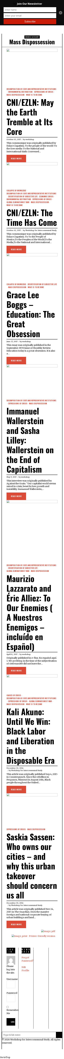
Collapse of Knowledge (16, 190)
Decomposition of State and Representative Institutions (31, 89)
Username (12, 979)
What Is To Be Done (34, 95)
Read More (16, 158)
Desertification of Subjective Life (22, 196)
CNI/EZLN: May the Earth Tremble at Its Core (30, 116)
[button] (59, 1035)
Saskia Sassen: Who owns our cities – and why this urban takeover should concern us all (32, 866)
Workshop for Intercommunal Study (41, 230)
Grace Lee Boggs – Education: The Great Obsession (31, 314)
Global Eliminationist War (18, 202)
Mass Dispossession (15, 95)
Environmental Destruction (20, 92)
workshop (29, 139)
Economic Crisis (46, 196)
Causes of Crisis (14, 695)
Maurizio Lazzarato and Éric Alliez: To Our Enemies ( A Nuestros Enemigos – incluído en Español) (30, 612)
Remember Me (13, 1012)
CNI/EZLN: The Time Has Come (32, 217)
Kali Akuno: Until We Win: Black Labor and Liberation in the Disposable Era (31, 736)
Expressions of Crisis (43, 92)
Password (12, 993)
